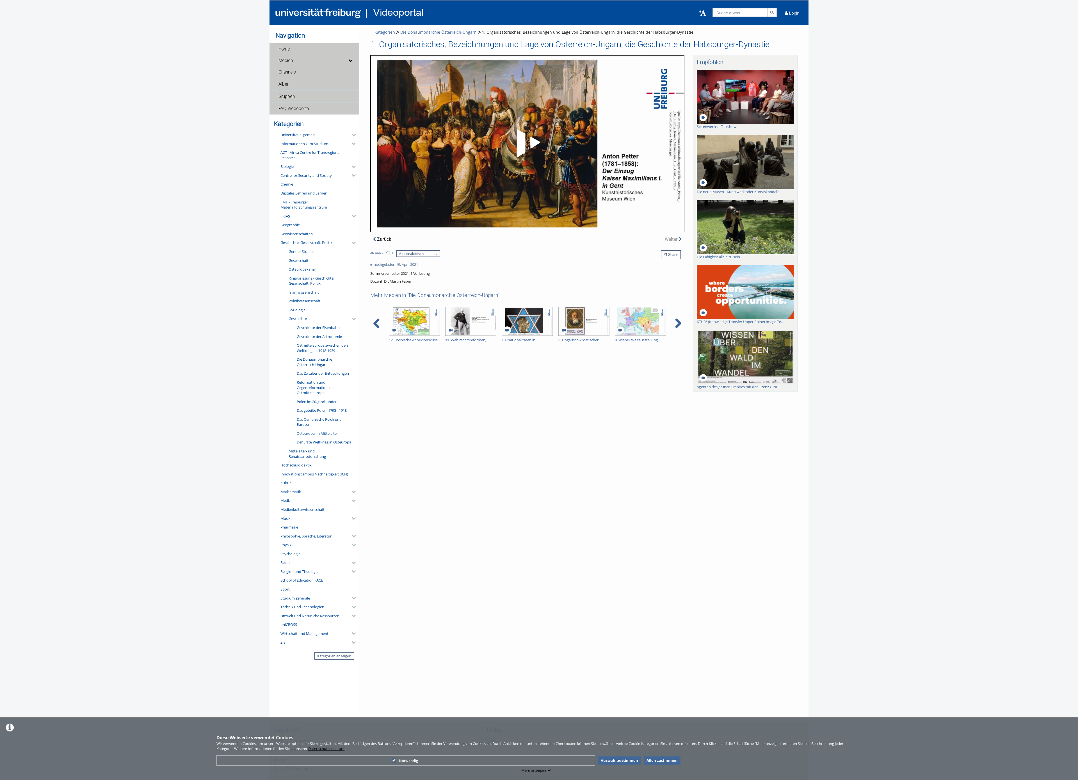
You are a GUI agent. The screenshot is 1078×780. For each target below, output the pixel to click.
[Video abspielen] (527, 143)
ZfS (283, 642)
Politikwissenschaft (304, 300)
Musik (285, 518)
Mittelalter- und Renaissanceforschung (307, 454)
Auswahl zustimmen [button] (619, 760)
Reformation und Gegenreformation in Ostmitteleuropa (314, 387)
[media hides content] (350, 60)
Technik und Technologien (302, 606)
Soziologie (297, 309)
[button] (314, 49)
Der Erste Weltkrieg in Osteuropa (324, 442)
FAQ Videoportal (294, 108)
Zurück (383, 239)
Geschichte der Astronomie (319, 336)
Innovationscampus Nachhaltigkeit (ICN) (314, 474)
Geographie (290, 224)
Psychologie (290, 553)
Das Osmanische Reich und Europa (319, 422)
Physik (285, 544)
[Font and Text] (702, 13)
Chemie (286, 184)
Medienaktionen (411, 253)
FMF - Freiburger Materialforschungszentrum (303, 205)
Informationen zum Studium (304, 143)
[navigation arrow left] (376, 323)
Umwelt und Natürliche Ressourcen (309, 615)
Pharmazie (289, 527)
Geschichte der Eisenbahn (318, 327)
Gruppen (286, 96)
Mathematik (290, 491)
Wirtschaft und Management (304, 633)
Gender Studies (301, 251)
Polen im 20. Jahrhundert (317, 401)
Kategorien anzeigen (334, 655)
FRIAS (285, 216)
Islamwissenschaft (304, 292)
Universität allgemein (298, 134)
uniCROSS (288, 624)
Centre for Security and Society (306, 175)
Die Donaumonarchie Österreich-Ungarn (314, 362)
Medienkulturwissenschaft (302, 509)
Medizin (287, 500)
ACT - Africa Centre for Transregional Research (310, 155)
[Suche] (772, 12)
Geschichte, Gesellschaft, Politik (306, 242)
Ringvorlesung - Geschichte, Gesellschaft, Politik (311, 281)
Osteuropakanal (302, 269)
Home (284, 49)
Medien (285, 60)
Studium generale (295, 598)
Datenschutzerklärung (326, 748)
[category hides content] (352, 135)
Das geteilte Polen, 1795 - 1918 (322, 410)
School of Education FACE (301, 580)
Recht (285, 562)
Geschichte (298, 318)
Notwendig (408, 760)
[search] (740, 12)
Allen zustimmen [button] (662, 760)
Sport (285, 589)
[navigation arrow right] (678, 323)
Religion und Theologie (299, 571)
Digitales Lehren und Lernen (303, 193)
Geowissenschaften (296, 233)
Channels (287, 72)
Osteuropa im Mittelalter (317, 433)
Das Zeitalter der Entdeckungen (323, 373)
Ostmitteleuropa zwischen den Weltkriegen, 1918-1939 (322, 348)
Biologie (287, 166)
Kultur (285, 482)
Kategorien (384, 32)
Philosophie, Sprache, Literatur (306, 536)
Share (672, 254)
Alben (283, 84)
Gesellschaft (299, 260)
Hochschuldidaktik (296, 465)
